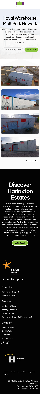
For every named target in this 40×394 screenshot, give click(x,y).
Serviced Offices (8, 295)
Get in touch (20, 243)
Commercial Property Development (16, 317)
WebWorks (33, 389)
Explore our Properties (12, 50)
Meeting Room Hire (9, 310)
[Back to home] (20, 4)
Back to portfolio (32, 161)
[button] (38, 4)
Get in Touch (31, 50)
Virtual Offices (7, 313)
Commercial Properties (11, 292)
